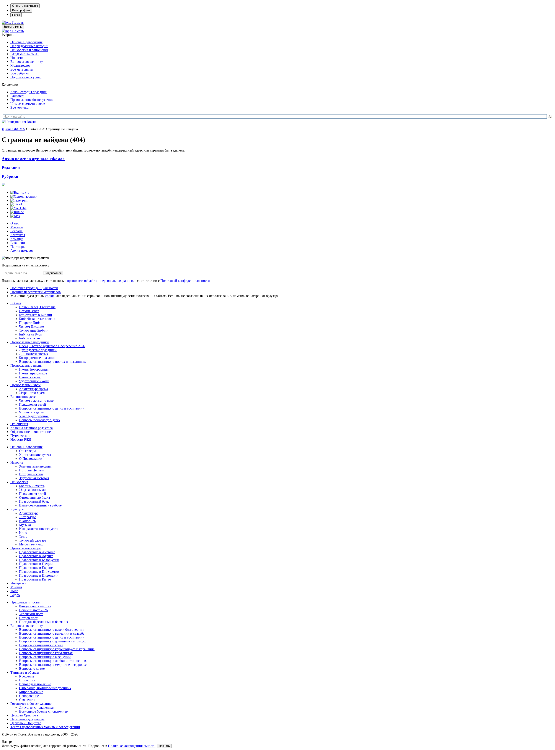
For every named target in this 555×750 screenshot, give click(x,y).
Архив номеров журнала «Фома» (33, 158)
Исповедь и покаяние (35, 684)
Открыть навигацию (25, 5)
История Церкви (31, 470)
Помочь (18, 22)
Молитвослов (20, 65)
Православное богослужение (31, 100)
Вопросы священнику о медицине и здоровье (53, 664)
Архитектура (28, 513)
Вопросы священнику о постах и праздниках (52, 361)
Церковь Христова (24, 715)
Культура (17, 509)
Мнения (16, 587)
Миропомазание (31, 692)
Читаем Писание (31, 326)
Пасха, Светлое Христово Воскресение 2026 (52, 346)
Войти (31, 122)
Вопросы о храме (32, 668)
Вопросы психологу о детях (39, 420)
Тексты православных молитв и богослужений (45, 727)
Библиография (30, 338)
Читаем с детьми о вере (27, 103)
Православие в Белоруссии (39, 560)
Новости (16, 58)
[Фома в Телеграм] (19, 200)
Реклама (16, 231)
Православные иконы (26, 365)
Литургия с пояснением (36, 707)
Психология (19, 482)
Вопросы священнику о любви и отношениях (53, 661)
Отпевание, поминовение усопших (45, 688)
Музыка (25, 525)
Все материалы (21, 69)
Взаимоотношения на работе (40, 505)
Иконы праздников (33, 373)
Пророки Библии (31, 322)
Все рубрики (19, 73)
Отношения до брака (34, 497)
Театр (23, 536)
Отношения (19, 424)
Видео (15, 595)
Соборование (29, 696)
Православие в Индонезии (39, 575)
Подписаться (53, 273)
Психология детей (32, 404)
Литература (27, 517)
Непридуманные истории (29, 46)
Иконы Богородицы (34, 369)
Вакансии (17, 243)
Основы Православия (26, 42)
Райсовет (17, 96)
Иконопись (27, 521)
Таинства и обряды (24, 672)
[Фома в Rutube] (17, 212)
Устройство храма (32, 393)
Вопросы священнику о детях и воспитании (52, 408)
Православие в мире (25, 548)
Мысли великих (31, 544)
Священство (28, 700)
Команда (16, 239)
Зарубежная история (34, 478)
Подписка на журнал (25, 77)
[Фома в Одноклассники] (24, 196)
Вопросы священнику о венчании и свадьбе (51, 633)
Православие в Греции (36, 564)
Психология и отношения (29, 50)
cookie (49, 296)
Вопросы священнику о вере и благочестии (51, 629)
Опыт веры (27, 451)
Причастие (27, 680)
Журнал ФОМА (13, 129)
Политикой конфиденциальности (185, 280)
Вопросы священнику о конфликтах (46, 653)
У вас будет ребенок (34, 416)
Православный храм (25, 385)
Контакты (17, 235)
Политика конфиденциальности (34, 288)
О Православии (30, 458)
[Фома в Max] (15, 216)
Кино (23, 532)
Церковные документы (27, 719)
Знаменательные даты (35, 466)
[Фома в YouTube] (18, 208)
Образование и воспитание (30, 432)
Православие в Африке (36, 556)
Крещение (26, 676)
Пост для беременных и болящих (43, 622)
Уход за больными (32, 490)
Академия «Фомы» (24, 54)
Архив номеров (22, 250)
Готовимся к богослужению (31, 703)
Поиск (16, 14)
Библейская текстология (37, 319)
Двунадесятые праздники (38, 350)
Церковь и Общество (25, 723)
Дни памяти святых (33, 354)
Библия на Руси (30, 334)
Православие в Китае (35, 579)
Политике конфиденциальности (131, 746)
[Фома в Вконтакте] (19, 192)
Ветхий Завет (29, 311)
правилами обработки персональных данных (101, 280)
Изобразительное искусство (39, 529)
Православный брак (34, 501)
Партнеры (17, 246)
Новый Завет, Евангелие (37, 307)
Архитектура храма (33, 389)
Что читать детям (31, 412)
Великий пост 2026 (33, 610)
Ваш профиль (21, 10)
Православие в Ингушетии (39, 571)
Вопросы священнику (26, 61)
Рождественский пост (35, 606)
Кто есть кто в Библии (35, 315)
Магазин (16, 227)
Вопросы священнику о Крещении (45, 657)
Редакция (11, 167)
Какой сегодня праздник (28, 92)
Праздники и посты (25, 602)
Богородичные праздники (38, 358)
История (16, 462)
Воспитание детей (24, 396)
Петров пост (28, 618)
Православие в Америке (37, 552)
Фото (14, 591)
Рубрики (10, 176)
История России (31, 474)
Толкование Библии (34, 330)
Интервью (18, 583)
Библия (15, 303)
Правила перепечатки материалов (35, 292)
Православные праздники (29, 342)
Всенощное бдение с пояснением (43, 711)
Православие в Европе (36, 567)
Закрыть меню (12, 26)
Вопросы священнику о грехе (41, 645)
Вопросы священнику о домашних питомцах (52, 641)
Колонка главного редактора (31, 428)
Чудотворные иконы (34, 381)
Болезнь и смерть (31, 486)
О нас (14, 223)
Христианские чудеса (35, 454)
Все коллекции (21, 107)
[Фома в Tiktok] (16, 204)
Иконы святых (30, 377)
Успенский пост (31, 614)
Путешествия (20, 435)
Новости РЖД (20, 439)
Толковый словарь (32, 540)
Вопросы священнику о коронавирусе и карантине (57, 649)
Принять (164, 746)
